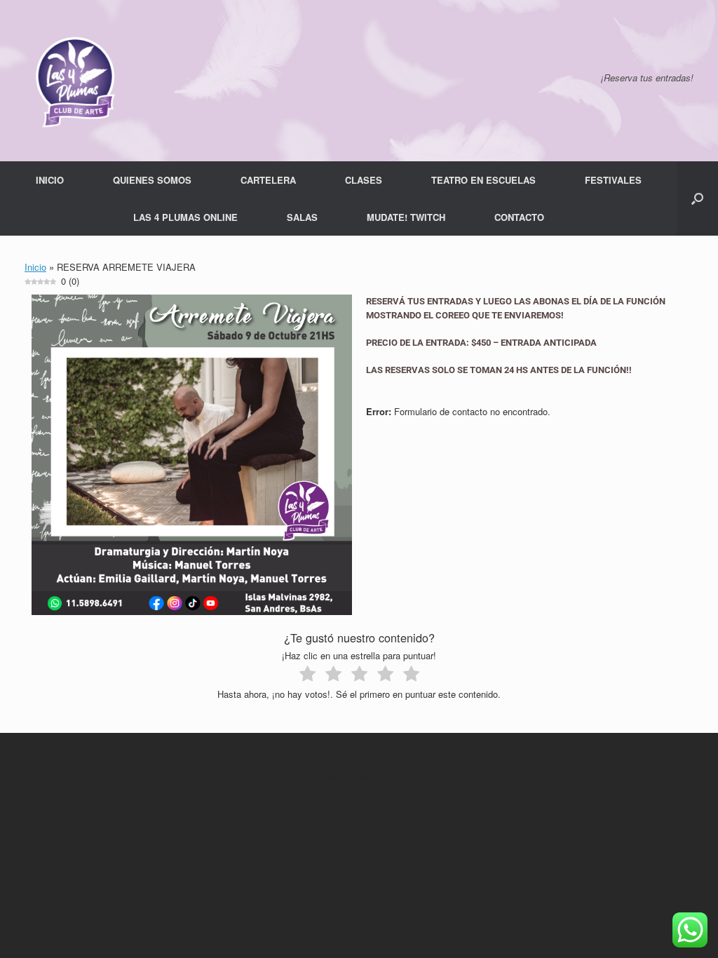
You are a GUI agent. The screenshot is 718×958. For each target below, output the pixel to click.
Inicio (35, 267)
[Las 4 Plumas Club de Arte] (74, 81)
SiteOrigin (375, 777)
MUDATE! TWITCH (406, 217)
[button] (697, 198)
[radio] (307, 675)
